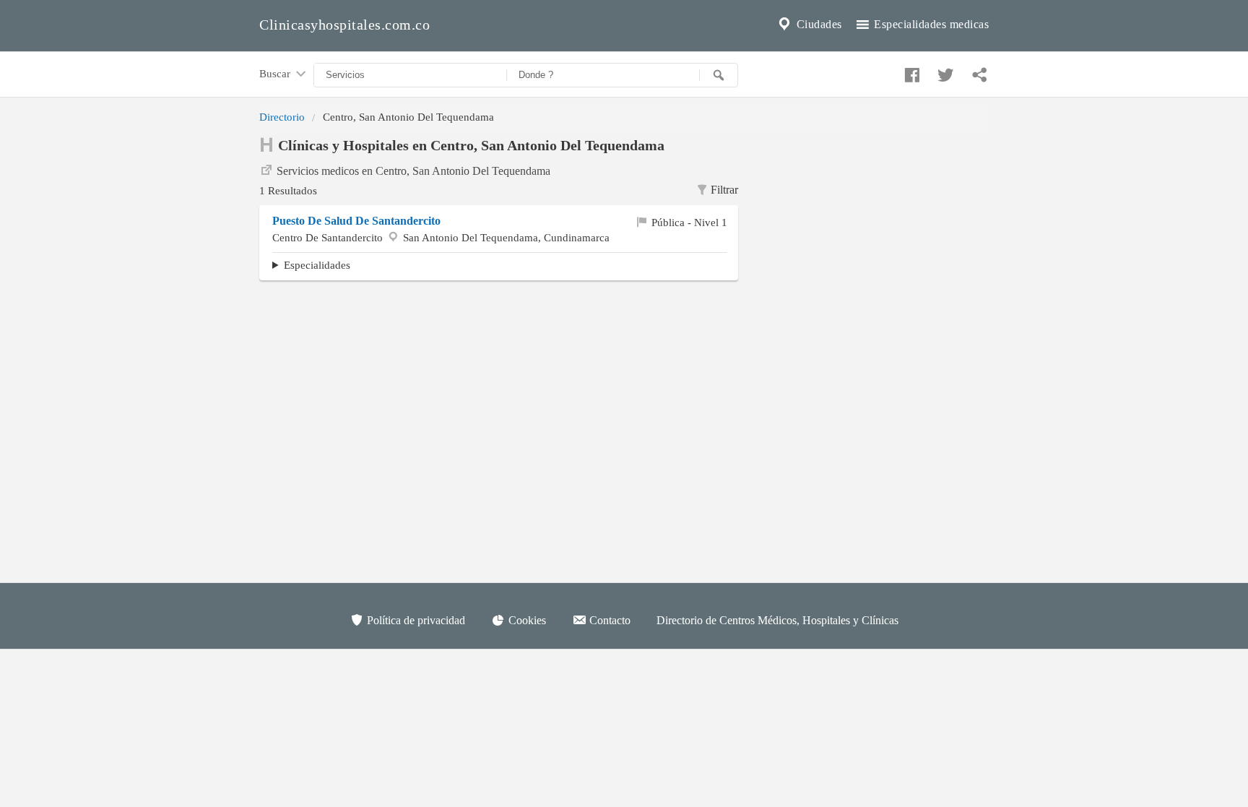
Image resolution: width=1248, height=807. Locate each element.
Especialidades (317, 265)
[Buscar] (718, 75)
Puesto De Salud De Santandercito (356, 221)
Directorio (282, 117)
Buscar (276, 73)
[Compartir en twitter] (944, 71)
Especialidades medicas (930, 24)
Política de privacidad (414, 620)
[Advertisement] (874, 224)
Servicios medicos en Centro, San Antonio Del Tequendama (413, 171)
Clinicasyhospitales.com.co (344, 25)
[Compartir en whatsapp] (978, 71)
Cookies (526, 620)
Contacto (608, 620)
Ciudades (817, 24)
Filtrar (724, 190)
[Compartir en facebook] (910, 71)
